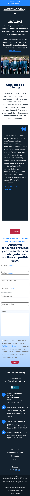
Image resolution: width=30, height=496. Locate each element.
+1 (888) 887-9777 (15, 3)
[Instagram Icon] (19, 470)
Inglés (15, 459)
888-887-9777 (15, 51)
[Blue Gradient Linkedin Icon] (16, 470)
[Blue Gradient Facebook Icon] (11, 470)
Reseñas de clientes (15, 453)
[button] (15, 13)
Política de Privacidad (10, 346)
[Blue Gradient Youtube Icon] (13, 470)
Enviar (15, 362)
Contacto (15, 456)
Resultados (15, 449)
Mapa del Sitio (15, 493)
